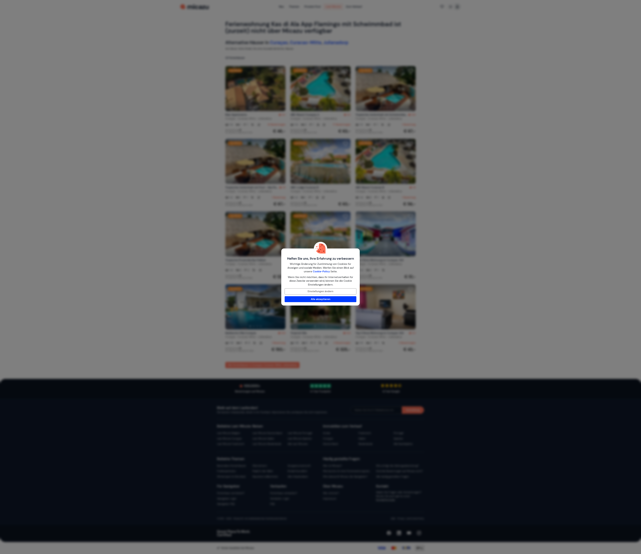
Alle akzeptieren (320, 299)
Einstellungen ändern (320, 291)
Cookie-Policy (321, 271)
